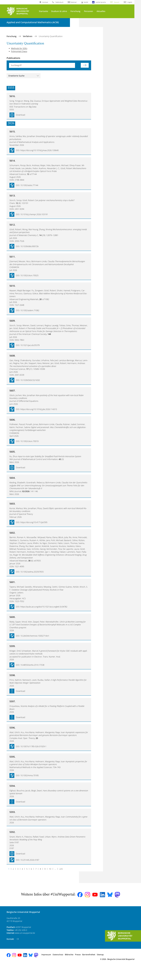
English (130, 2)
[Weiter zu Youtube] (95, 894)
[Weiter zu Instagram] (87, 894)
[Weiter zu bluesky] (110, 894)
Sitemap (100, 954)
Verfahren (28, 36)
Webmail (73, 2)
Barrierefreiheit (88, 954)
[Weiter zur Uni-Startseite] (22, 11)
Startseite (43, 11)
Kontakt (11, 939)
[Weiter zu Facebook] (80, 894)
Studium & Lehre (59, 11)
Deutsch (116, 2)
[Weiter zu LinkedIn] (102, 894)
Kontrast (45, 2)
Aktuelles (101, 11)
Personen (88, 11)
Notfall (86, 2)
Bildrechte (69, 954)
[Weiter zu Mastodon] (117, 894)
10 (50, 869)
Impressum (46, 954)
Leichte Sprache (101, 2)
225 (61, 869)
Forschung (75, 11)
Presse (78, 954)
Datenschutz (58, 954)
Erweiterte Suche (16, 75)
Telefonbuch (59, 2)
